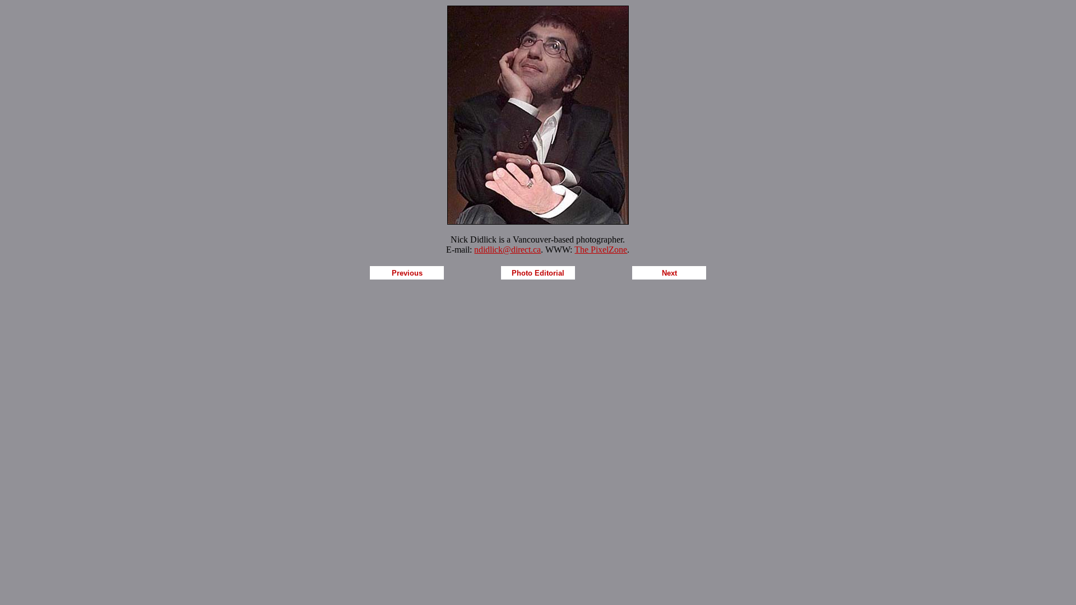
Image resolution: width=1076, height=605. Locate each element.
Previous (407, 273)
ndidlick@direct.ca (507, 249)
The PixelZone (600, 249)
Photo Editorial (538, 273)
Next (669, 273)
